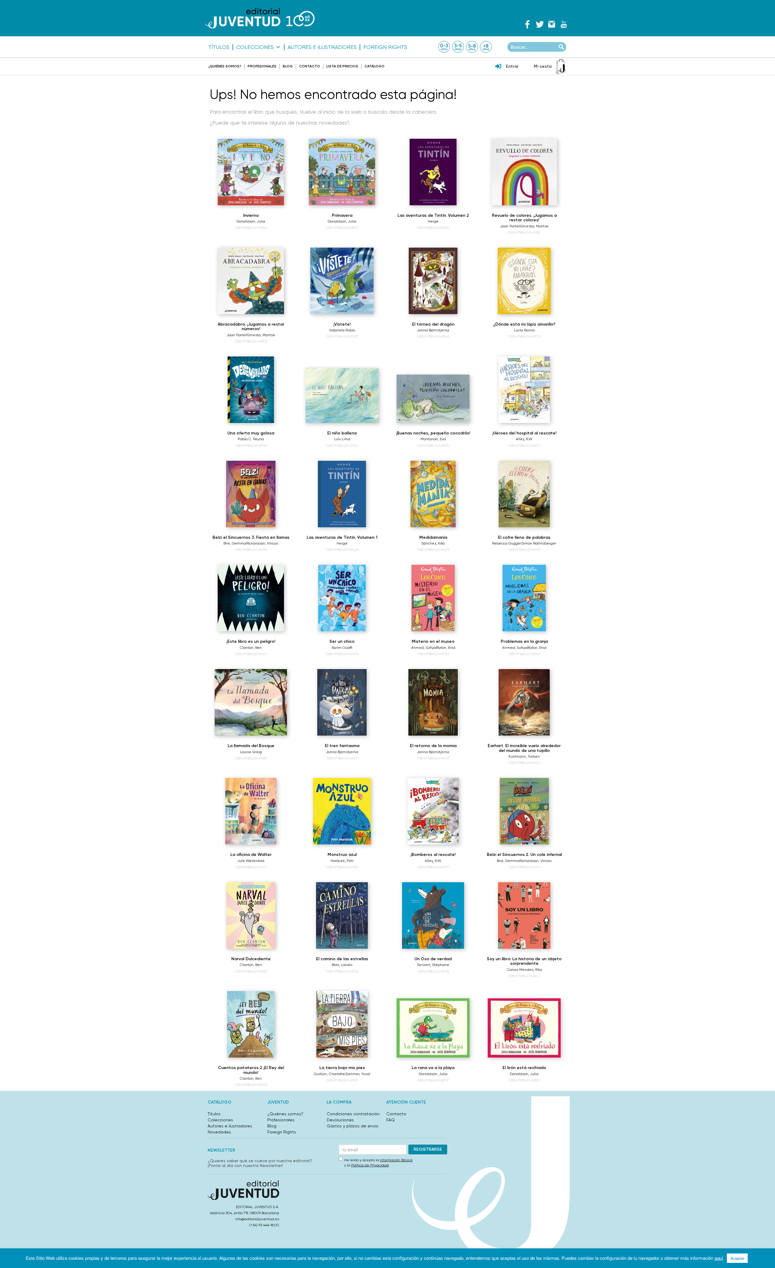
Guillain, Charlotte (329, 1074)
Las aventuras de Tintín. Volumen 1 (342, 537)
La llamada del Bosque (251, 745)
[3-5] (458, 47)
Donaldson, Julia (250, 221)
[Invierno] (251, 172)
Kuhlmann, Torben (524, 756)
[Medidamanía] (433, 494)
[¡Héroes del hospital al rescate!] (524, 389)
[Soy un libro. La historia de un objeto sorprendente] (524, 915)
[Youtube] (564, 24)
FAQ (390, 1119)
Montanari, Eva (433, 439)
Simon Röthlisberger (539, 543)
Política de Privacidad (370, 1165)
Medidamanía (433, 537)
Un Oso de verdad (433, 958)
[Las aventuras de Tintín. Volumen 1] (342, 494)
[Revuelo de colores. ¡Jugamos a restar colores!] (524, 172)
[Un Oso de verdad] (433, 915)
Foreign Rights (385, 47)
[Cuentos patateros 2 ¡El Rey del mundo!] (251, 1024)
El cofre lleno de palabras (524, 537)
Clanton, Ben (251, 647)
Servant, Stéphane (433, 965)
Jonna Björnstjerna (433, 330)
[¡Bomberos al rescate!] (433, 811)
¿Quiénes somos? (224, 66)
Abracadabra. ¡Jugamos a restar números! (251, 326)
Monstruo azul (342, 854)
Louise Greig (251, 752)
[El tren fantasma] (342, 702)
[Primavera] (342, 172)
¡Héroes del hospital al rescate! (524, 433)
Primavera (342, 215)
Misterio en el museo (433, 641)
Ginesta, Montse (534, 226)
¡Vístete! (342, 324)
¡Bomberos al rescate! (433, 854)
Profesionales (262, 66)
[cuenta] (498, 67)
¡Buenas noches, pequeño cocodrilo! (433, 433)
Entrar (512, 66)
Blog (288, 66)
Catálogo (374, 66)
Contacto (309, 66)
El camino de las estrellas (342, 958)
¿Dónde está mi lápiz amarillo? (524, 324)
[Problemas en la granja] (524, 598)
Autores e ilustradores (322, 47)
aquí (718, 1258)
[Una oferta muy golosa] (251, 389)
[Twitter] (539, 24)
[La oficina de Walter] (251, 811)
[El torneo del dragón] (433, 281)
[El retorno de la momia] (433, 702)
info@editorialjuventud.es (257, 1219)
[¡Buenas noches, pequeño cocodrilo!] (433, 399)
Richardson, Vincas (262, 543)
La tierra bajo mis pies (342, 1067)
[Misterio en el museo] (433, 598)
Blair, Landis (342, 965)
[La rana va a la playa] (433, 1028)
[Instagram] (552, 24)
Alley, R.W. (524, 439)
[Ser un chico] (341, 598)
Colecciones (255, 47)
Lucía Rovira (524, 330)
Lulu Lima (342, 439)
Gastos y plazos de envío (352, 1125)
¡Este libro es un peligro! (250, 641)
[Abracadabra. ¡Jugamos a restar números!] (251, 281)
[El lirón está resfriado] (524, 1028)
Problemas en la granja (524, 641)
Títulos (218, 47)
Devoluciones (340, 1119)
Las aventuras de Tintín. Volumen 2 (433, 215)
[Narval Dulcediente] (251, 915)
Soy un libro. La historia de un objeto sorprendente (524, 961)
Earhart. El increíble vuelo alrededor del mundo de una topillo (524, 748)
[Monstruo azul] (342, 811)
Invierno (251, 215)
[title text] (260, 18)
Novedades (219, 1132)
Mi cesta (543, 66)
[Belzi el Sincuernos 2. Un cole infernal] (524, 811)
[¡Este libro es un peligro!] (251, 598)
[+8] (486, 47)
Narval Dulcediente (251, 958)
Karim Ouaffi (342, 647)
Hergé (433, 221)
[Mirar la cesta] (561, 66)
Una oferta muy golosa (250, 433)
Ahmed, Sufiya (423, 647)
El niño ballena (342, 433)
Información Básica (396, 1160)
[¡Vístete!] (341, 281)
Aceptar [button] (737, 1258)
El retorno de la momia (433, 745)
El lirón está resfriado (524, 1067)
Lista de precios (342, 66)
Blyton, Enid (445, 647)
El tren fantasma (342, 745)
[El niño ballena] (341, 395)
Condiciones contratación (353, 1113)
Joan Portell (510, 226)
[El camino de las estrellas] (342, 915)
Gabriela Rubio (342, 330)
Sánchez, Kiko (433, 543)
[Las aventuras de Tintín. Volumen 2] (433, 172)
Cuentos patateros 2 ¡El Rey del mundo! (251, 1070)
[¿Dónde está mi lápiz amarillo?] (524, 281)
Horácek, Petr (342, 861)
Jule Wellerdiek (251, 861)
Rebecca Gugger (507, 543)
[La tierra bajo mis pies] (342, 1024)
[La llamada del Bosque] (251, 702)
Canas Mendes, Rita (524, 969)
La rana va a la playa (433, 1067)
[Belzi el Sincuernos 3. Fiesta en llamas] (251, 494)
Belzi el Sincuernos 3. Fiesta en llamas (251, 537)
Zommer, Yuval (357, 1074)
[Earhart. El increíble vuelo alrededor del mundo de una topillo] (524, 702)
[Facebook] (527, 24)
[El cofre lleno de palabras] (524, 494)
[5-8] (472, 47)
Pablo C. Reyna (251, 439)
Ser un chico (342, 641)
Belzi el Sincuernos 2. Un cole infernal (524, 854)
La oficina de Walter (251, 854)
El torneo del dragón (433, 324)
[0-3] (444, 47)
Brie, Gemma (234, 543)
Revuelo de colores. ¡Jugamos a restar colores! (524, 218)
